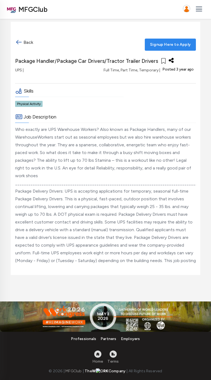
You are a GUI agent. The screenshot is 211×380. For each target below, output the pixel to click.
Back (28, 42)
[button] (186, 9)
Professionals (83, 338)
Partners (108, 338)
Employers (130, 338)
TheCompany (105, 371)
